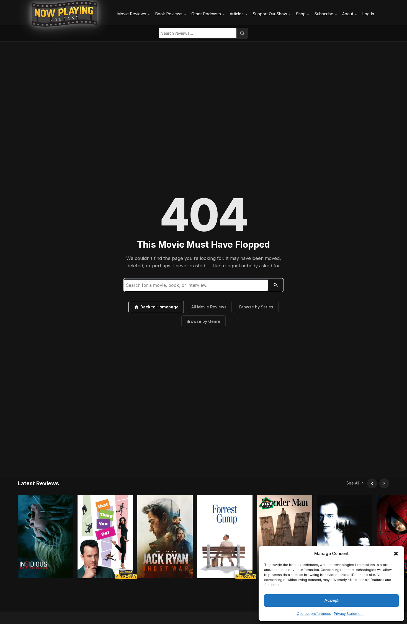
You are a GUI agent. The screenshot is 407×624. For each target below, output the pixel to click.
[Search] (242, 33)
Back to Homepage (159, 307)
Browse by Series (256, 307)
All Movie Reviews (208, 307)
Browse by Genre (203, 321)
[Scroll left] (372, 483)
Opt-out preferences (314, 614)
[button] (396, 553)
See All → (355, 483)
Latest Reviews (38, 483)
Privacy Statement (349, 614)
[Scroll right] (384, 483)
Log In (368, 13)
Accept (331, 600)
